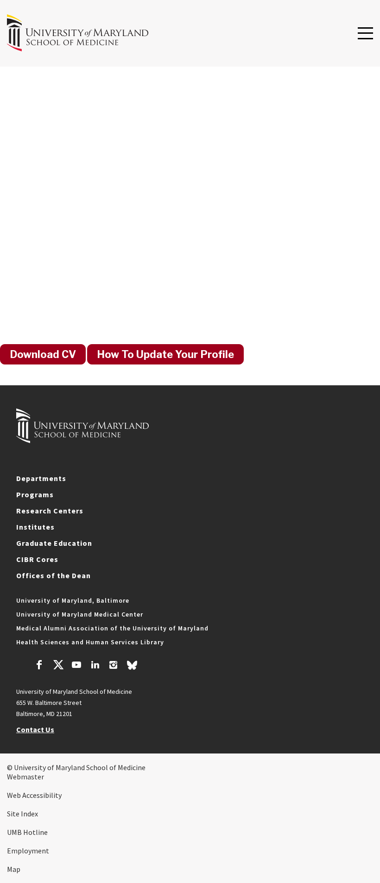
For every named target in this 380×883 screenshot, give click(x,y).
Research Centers (49, 510)
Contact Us (35, 729)
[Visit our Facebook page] (39, 666)
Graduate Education (54, 543)
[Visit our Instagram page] (113, 666)
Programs (35, 494)
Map (13, 869)
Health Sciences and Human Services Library (90, 642)
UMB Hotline (27, 832)
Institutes (35, 526)
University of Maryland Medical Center (79, 614)
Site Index (22, 813)
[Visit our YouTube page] (76, 666)
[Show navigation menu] (365, 34)
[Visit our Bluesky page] (132, 667)
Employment (28, 850)
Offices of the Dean (53, 575)
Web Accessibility (34, 795)
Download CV (43, 354)
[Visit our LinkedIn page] (95, 666)
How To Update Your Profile (165, 354)
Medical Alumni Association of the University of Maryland (112, 628)
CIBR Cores (37, 559)
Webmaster (25, 776)
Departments (41, 478)
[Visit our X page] (58, 666)
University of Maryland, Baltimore (72, 600)
